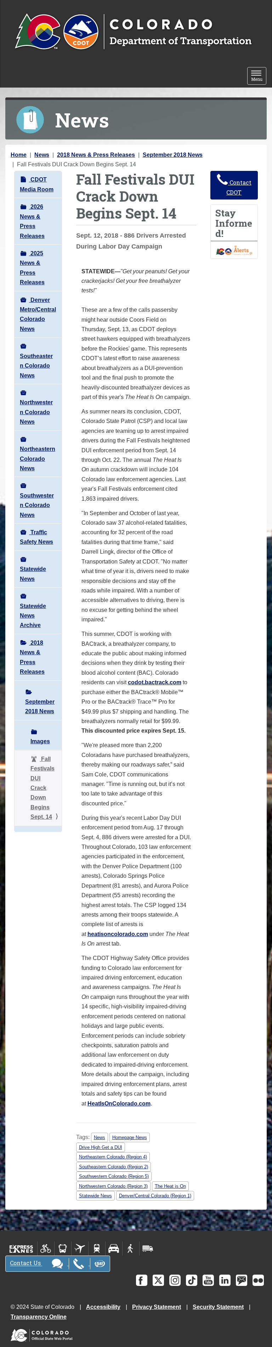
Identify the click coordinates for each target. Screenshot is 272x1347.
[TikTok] (191, 1280)
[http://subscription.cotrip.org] (234, 250)
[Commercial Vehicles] (147, 1248)
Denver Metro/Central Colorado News (38, 314)
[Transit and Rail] (63, 1248)
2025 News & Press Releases (32, 267)
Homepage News (129, 1137)
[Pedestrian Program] (131, 1248)
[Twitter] (158, 1280)
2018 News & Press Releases (96, 155)
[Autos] (114, 1248)
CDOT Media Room (36, 184)
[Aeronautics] (80, 1248)
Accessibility (103, 1307)
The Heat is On (170, 1186)
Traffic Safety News (36, 537)
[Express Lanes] (21, 1248)
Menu (258, 76)
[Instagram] (174, 1280)
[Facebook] (141, 1280)
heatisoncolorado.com (117, 934)
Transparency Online (39, 1317)
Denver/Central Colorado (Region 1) (155, 1195)
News (41, 155)
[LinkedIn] (224, 1280)
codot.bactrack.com (154, 682)
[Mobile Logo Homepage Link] (133, 32)
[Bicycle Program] (46, 1248)
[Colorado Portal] (43, 1334)
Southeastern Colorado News (36, 366)
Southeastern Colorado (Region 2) (113, 1166)
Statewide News (33, 574)
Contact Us (26, 1263)
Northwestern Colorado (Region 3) (113, 1186)
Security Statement (218, 1307)
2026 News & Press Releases (32, 221)
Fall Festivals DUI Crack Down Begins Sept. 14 (42, 788)
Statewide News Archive (33, 615)
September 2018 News (173, 155)
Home (19, 155)
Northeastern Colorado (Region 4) (113, 1157)
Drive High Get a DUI (100, 1147)
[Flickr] (258, 1280)
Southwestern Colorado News (37, 505)
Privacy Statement (156, 1307)
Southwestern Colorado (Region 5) (114, 1176)
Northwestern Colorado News (36, 412)
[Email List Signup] (241, 1280)
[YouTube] (208, 1280)
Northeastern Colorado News (37, 458)
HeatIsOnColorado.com (119, 1104)
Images (40, 741)
